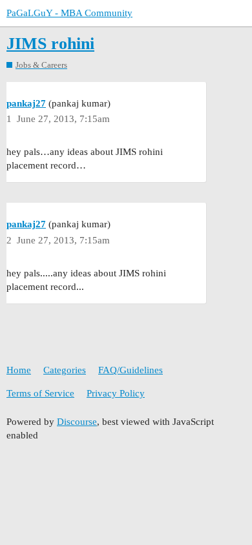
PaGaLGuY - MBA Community (69, 13)
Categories (64, 370)
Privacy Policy (116, 393)
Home (18, 370)
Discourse (77, 421)
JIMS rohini (50, 43)
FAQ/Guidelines (130, 370)
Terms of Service (40, 393)
